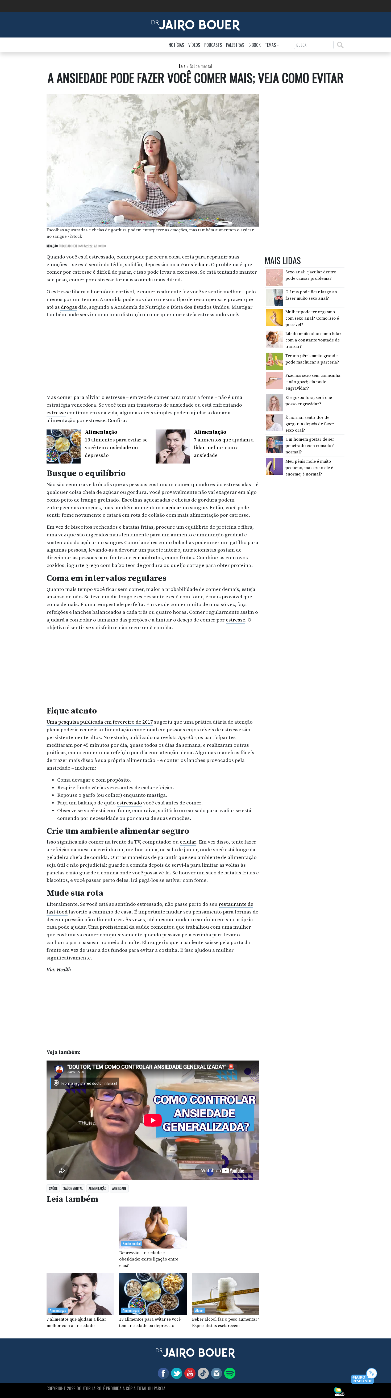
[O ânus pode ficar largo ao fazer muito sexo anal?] (274, 297)
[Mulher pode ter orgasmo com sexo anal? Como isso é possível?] (274, 316)
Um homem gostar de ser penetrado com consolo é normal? (309, 446)
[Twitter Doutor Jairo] (175, 1372)
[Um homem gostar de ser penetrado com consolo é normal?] (274, 444)
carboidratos (147, 557)
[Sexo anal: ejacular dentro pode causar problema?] (274, 277)
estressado (129, 803)
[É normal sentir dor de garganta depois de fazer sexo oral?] (274, 422)
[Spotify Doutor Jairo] (228, 1372)
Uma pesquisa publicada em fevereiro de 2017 (100, 722)
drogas (68, 307)
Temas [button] (270, 45)
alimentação (97, 1188)
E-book (254, 45)
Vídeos (194, 45)
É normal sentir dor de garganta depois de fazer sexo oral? (309, 424)
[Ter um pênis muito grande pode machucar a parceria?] (274, 361)
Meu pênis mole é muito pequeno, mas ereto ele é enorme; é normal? (309, 468)
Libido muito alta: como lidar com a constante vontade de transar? (313, 340)
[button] (364, 1376)
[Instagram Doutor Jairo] (215, 1372)
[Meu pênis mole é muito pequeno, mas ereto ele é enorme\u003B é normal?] (274, 466)
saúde (53, 1188)
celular (188, 842)
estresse (56, 413)
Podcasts (213, 45)
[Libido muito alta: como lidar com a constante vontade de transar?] (274, 338)
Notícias (176, 45)
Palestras (235, 45)
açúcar (174, 507)
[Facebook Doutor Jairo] (162, 1372)
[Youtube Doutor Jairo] (189, 1372)
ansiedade (196, 264)
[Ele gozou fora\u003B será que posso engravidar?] (274, 402)
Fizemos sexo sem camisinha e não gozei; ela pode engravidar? (312, 382)
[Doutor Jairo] (195, 24)
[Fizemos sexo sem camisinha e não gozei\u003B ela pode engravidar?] (274, 380)
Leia (182, 66)
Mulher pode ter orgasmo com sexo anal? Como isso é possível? (312, 318)
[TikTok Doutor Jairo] (202, 1372)
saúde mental (73, 1188)
